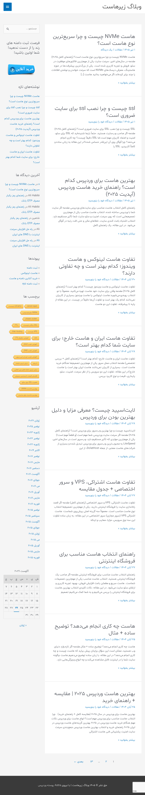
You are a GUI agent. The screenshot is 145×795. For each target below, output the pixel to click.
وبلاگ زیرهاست (121, 7)
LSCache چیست (15, 306)
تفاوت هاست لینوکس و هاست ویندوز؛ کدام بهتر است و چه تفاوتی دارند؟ (97, 266)
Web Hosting (17, 331)
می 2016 (35, 486)
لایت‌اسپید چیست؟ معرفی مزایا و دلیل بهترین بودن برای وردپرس (93, 414)
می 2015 (35, 540)
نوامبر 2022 (33, 438)
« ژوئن (23, 625)
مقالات (118, 50)
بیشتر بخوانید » (126, 83)
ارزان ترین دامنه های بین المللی (25, 370)
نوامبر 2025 (33, 426)
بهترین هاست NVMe (29, 389)
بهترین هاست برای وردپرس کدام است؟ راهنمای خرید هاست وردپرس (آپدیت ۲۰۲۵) (96, 187)
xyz (35, 338)
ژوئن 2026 (34, 421)
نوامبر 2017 (34, 456)
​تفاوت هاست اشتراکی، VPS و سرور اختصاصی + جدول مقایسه (97, 486)
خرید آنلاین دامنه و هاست (23, 278)
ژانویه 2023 (33, 432)
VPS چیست (32, 331)
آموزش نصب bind (30, 344)
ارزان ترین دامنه (22, 363)
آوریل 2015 (34, 545)
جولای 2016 (34, 480)
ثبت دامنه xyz (30, 284)
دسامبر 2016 (33, 468)
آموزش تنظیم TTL (22, 338)
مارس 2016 (34, 498)
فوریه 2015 (34, 557)
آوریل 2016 (34, 492)
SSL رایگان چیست (30, 325)
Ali (38, 240)
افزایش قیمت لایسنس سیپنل (26, 376)
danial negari (32, 306)
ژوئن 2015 (34, 534)
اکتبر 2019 (34, 450)
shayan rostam (31, 319)
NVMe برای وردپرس (30, 312)
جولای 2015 (33, 528)
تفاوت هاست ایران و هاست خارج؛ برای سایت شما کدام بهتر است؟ (93, 342)
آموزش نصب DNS (30, 351)
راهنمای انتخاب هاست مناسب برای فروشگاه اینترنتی (97, 558)
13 (91, 762)
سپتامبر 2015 (32, 516)
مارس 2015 (34, 551)
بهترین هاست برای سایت (28, 395)
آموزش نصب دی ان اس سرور (26, 357)
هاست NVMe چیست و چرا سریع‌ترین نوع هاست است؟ (94, 40)
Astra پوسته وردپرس (49, 785)
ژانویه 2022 (33, 444)
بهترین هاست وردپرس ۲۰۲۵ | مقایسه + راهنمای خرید (94, 697)
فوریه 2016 (34, 504)
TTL (16, 325)
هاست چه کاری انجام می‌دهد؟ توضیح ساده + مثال (95, 630)
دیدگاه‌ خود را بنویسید (100, 122)
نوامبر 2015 (34, 510)
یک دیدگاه (106, 50)
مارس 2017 (34, 462)
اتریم (35, 363)
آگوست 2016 (33, 474)
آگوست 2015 (33, 522)
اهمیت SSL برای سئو (29, 382)
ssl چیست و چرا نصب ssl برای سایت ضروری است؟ (95, 112)
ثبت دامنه (32, 268)
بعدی (78, 762)
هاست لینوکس (29, 273)
